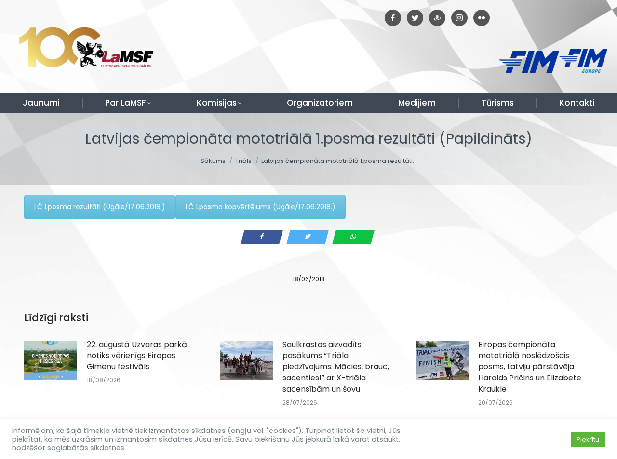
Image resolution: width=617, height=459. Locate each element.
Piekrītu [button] (588, 439)
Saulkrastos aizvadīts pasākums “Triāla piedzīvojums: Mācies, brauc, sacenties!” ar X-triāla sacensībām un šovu (335, 366)
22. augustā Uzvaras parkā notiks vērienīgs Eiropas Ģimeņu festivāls (137, 355)
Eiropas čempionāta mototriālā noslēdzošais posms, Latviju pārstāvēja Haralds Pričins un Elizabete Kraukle (529, 366)
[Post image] (50, 360)
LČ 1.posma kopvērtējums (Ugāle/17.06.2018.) (260, 207)
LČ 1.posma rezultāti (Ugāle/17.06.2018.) (99, 207)
